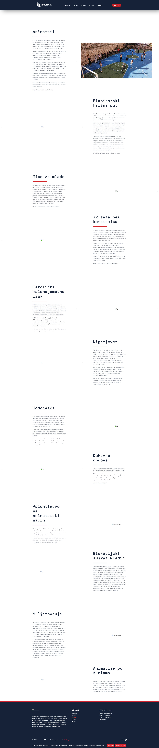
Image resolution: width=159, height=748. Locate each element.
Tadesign (66, 740)
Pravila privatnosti (121, 745)
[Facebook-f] (122, 740)
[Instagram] (126, 740)
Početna (67, 5)
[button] (76, 61)
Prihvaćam (111, 745)
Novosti (75, 5)
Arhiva (99, 5)
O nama (91, 5)
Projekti (83, 5)
